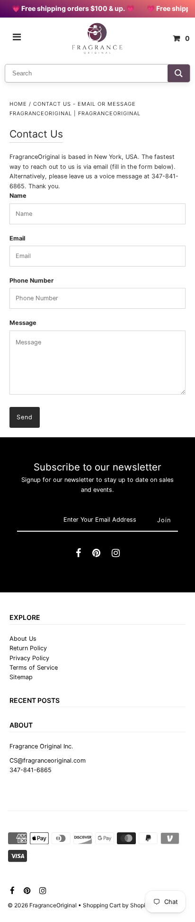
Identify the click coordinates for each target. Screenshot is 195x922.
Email (17, 238)
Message (22, 322)
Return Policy (28, 648)
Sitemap (21, 677)
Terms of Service (33, 667)
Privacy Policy (29, 658)
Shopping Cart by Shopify (117, 905)
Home (18, 104)
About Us (22, 638)
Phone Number (31, 280)
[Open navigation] (17, 38)
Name (18, 195)
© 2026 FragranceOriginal (42, 905)
